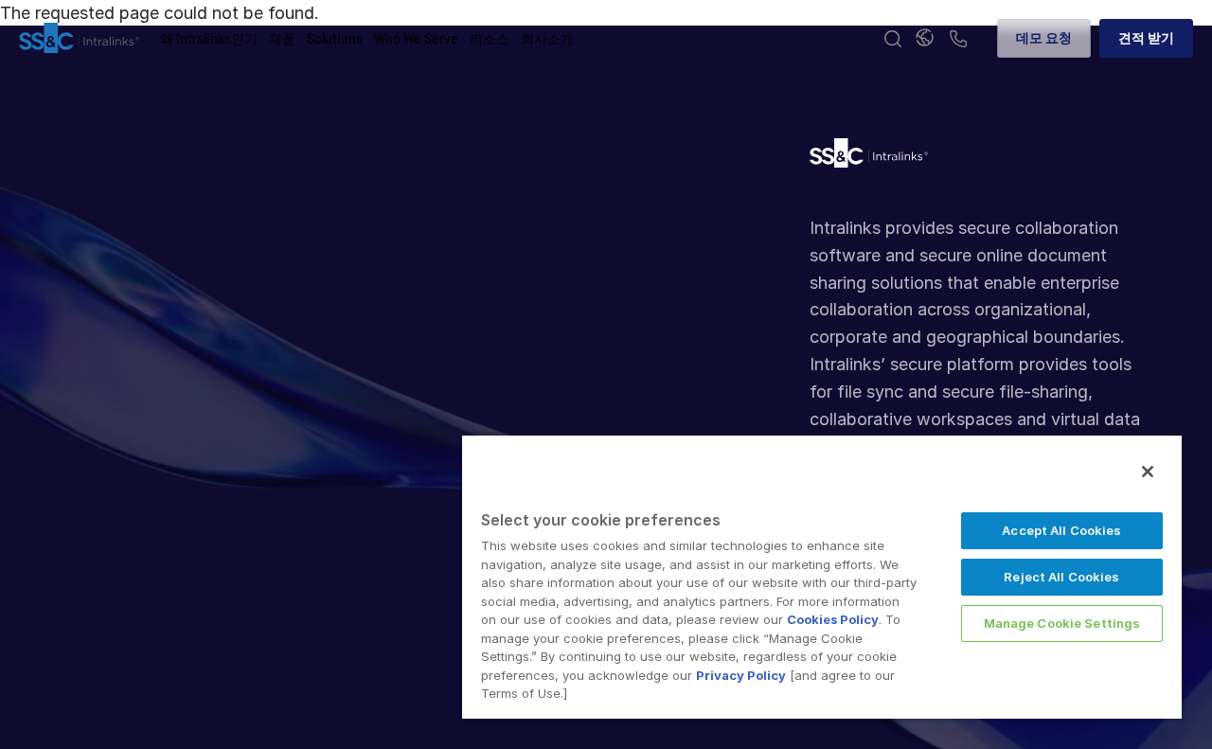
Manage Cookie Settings (1062, 623)
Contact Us (958, 40)
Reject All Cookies (1061, 576)
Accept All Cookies (1061, 530)
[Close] (1147, 471)
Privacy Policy (741, 675)
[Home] (79, 39)
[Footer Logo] (869, 157)
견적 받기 (1146, 37)
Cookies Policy (833, 619)
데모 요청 (1044, 37)
